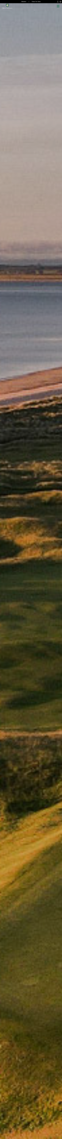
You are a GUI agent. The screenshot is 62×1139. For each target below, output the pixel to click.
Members (23, 1)
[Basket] (60, 1)
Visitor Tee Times (36, 1)
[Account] (58, 1)
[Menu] (58, 6)
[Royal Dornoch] (7, 6)
